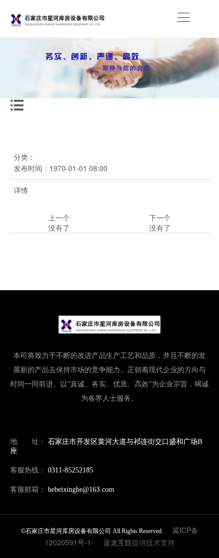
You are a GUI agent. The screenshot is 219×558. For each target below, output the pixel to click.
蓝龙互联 (117, 542)
